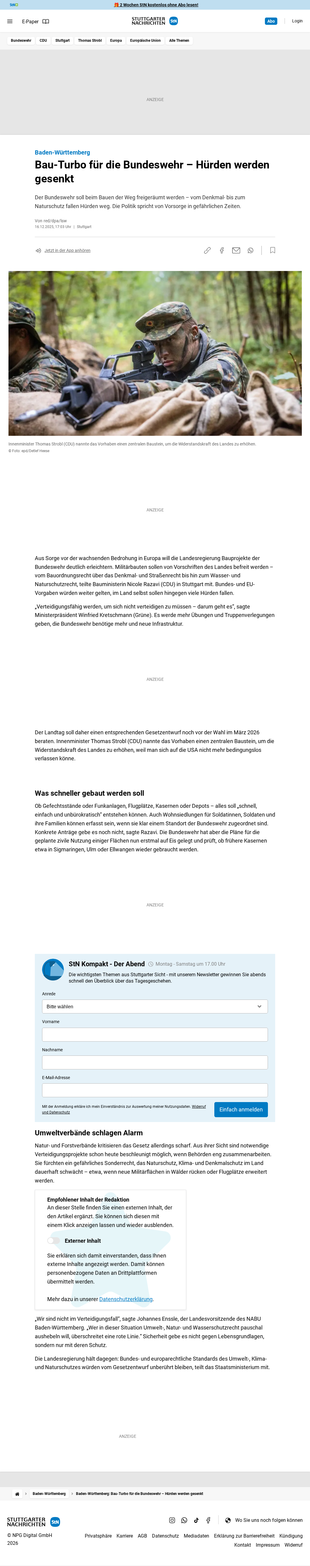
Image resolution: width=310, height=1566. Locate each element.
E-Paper (30, 21)
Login (297, 20)
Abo (271, 21)
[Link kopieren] (207, 250)
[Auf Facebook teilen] (222, 250)
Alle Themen (179, 40)
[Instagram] (172, 1520)
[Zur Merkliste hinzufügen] (271, 250)
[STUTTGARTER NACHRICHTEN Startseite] (155, 21)
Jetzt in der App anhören (68, 250)
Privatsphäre (98, 1536)
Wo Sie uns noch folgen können (269, 1520)
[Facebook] (208, 1520)
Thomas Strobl (90, 40)
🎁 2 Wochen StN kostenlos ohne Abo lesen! (156, 4)
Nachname (52, 1049)
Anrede (48, 993)
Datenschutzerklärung (126, 1299)
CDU (43, 40)
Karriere (125, 1536)
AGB (142, 1536)
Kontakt (242, 1545)
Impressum (268, 1545)
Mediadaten (196, 1536)
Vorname (50, 1021)
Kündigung (291, 1536)
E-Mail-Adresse (56, 1077)
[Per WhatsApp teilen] (250, 250)
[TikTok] (196, 1520)
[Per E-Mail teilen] (236, 250)
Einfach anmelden (241, 1109)
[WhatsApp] (184, 1520)
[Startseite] (17, 1493)
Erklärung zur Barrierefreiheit (244, 1536)
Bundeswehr (21, 40)
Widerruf (294, 1545)
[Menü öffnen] (9, 21)
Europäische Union (145, 40)
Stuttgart (62, 40)
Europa (116, 40)
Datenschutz (165, 1536)
